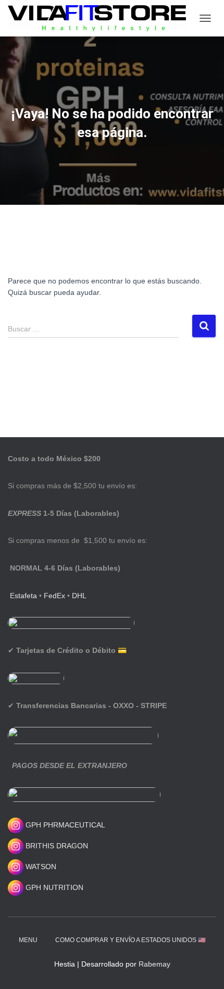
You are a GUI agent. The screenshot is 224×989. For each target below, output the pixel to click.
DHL (79, 595)
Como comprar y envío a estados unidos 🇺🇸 (130, 940)
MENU (28, 940)
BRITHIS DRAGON (55, 846)
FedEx (54, 595)
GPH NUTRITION (53, 887)
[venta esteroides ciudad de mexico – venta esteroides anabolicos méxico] (101, 18)
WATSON (39, 866)
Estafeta (23, 595)
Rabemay (154, 964)
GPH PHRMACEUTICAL (65, 825)
